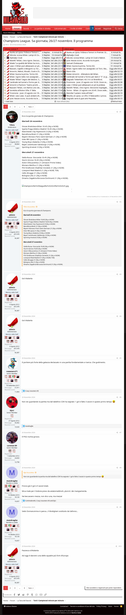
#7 (120, 432)
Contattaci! (64, 606)
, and (40, 501)
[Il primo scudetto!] (14, 133)
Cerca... (19, 33)
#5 (120, 358)
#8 (120, 468)
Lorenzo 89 (12, 445)
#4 (120, 316)
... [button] (19, 107)
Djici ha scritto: (29, 472)
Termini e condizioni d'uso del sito (82, 606)
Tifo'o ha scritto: (29, 207)
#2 (120, 202)
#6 (120, 397)
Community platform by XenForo (63, 611)
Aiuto (110, 606)
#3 (120, 274)
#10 (120, 546)
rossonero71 (12, 371)
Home (7, 28)
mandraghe (12, 481)
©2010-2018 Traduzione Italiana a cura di (63, 613)
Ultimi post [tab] (69, 49)
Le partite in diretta (42, 28)
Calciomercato (60, 28)
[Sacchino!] (12, 227)
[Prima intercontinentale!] (6, 133)
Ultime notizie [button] (10, 49)
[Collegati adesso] (12, 212)
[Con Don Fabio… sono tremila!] (12, 137)
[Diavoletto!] (10, 133)
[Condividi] (117, 112)
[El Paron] (17, 133)
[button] (30, 28)
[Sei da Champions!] (8, 137)
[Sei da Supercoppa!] (16, 137)
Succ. (30, 107)
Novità (26, 28)
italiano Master (11, 606)
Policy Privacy (101, 606)
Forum (17, 28)
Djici (12, 410)
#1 (120, 112)
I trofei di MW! (76, 28)
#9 (120, 507)
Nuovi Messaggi (9, 33)
